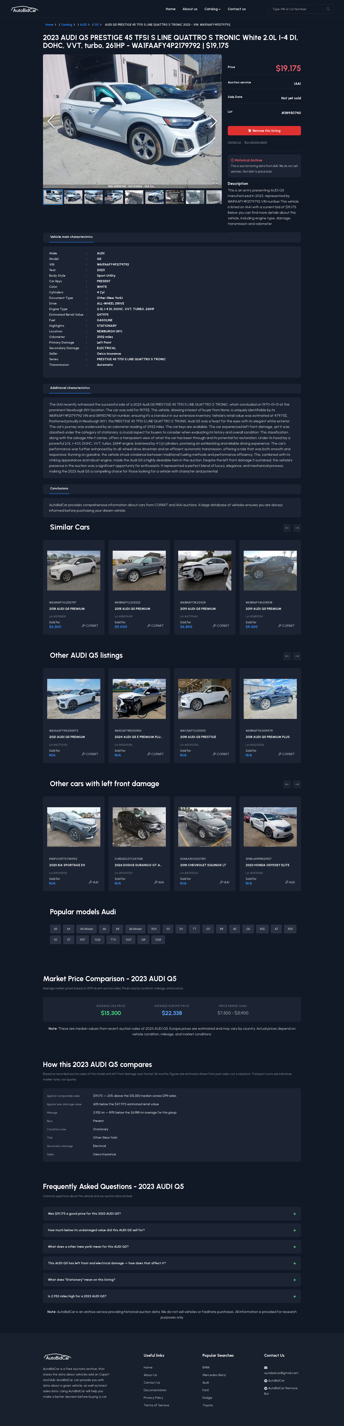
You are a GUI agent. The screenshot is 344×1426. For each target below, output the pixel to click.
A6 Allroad (135, 929)
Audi (205, 1382)
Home (170, 9)
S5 (55, 939)
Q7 (208, 929)
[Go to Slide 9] (215, 197)
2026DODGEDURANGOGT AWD (140, 865)
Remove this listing (264, 131)
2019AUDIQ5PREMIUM (198, 609)
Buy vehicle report (255, 142)
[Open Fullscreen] (215, 181)
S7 (68, 939)
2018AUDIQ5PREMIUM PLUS (268, 737)
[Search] (328, 9)
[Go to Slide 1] (53, 197)
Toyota (207, 1405)
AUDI (83, 24)
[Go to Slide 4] (114, 197)
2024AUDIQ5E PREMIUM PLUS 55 (141, 737)
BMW (206, 1367)
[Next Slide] (214, 121)
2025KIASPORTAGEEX (67, 865)
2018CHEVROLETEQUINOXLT (203, 865)
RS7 (82, 939)
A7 (276, 929)
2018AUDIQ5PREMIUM (67, 609)
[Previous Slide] (51, 121)
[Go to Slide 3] (94, 197)
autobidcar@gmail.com (281, 1373)
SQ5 (98, 939)
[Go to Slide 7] (175, 197)
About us (190, 9)
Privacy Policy (153, 1398)
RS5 (262, 929)
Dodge (207, 1398)
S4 (181, 929)
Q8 (143, 939)
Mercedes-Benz (214, 1375)
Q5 (96, 24)
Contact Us (152, 1382)
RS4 (153, 929)
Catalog (211, 9)
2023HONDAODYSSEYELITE (267, 865)
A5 (234, 929)
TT (194, 929)
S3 (167, 929)
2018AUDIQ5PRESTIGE (198, 737)
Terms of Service (156, 1405)
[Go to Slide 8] (195, 197)
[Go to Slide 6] (154, 197)
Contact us (237, 9)
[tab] (71, 237)
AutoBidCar (276, 1380)
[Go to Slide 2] (73, 197)
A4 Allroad (86, 929)
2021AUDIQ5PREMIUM (67, 737)
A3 (55, 929)
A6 (104, 929)
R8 (221, 929)
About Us (150, 1375)
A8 (117, 929)
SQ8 (158, 939)
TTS (113, 939)
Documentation (155, 1390)
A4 (68, 929)
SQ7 (128, 939)
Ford (205, 1390)
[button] (132, 121)
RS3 (290, 929)
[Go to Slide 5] (134, 197)
